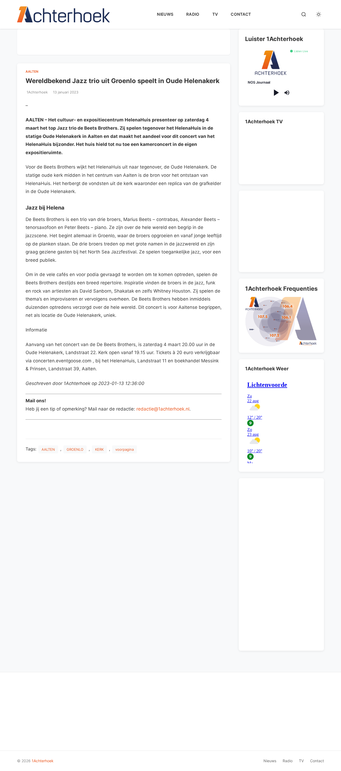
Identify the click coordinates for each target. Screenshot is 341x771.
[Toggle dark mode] (318, 14)
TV (215, 14)
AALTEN (32, 71)
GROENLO (75, 449)
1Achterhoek (43, 760)
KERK (99, 449)
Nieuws (165, 14)
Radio (193, 14)
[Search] (303, 14)
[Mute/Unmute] (287, 93)
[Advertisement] (124, 41)
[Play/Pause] (276, 93)
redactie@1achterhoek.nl (162, 409)
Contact (241, 14)
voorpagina (124, 449)
